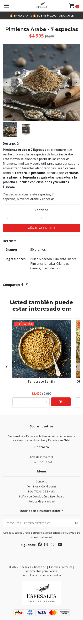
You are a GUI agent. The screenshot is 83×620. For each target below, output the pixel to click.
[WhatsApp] (52, 545)
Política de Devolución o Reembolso (41, 496)
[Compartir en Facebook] (22, 285)
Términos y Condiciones (41, 486)
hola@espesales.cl (41, 457)
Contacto (41, 481)
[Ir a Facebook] (40, 545)
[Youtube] (59, 545)
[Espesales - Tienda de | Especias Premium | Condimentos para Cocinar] (41, 6)
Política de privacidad (41, 501)
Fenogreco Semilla (41, 381)
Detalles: (9, 241)
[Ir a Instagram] (46, 545)
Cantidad (41, 210)
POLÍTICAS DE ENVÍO (41, 491)
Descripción (11, 143)
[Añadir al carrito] (61, 401)
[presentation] (7, 82)
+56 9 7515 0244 (41, 462)
